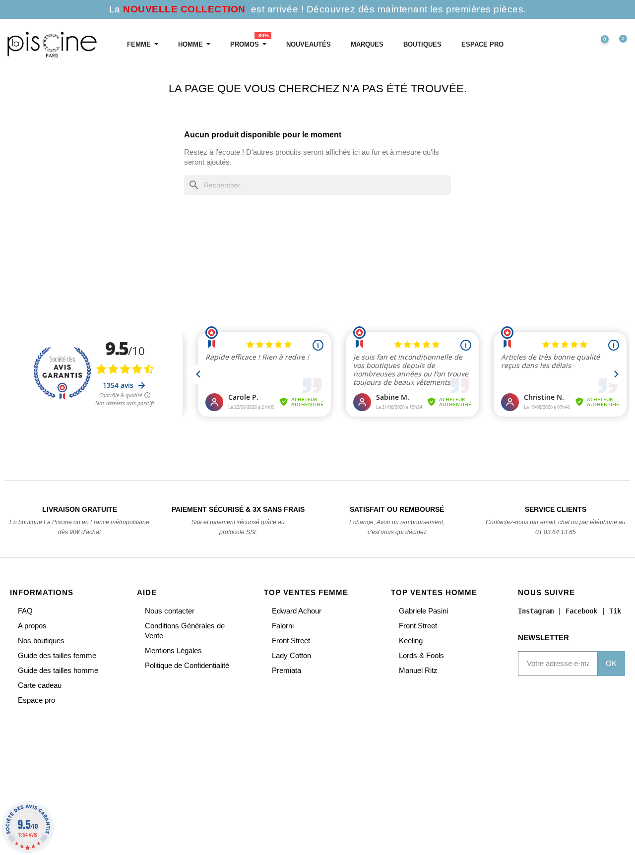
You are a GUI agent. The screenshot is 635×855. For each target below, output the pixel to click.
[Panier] (619, 45)
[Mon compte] (578, 45)
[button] (557, 45)
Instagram (536, 611)
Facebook (581, 611)
